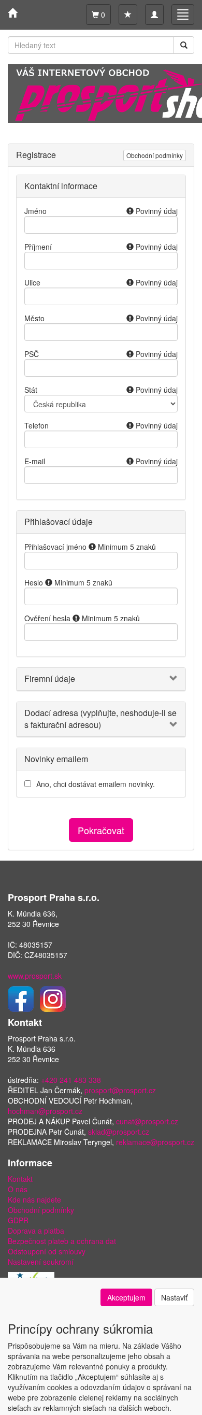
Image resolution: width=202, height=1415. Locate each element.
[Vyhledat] (184, 45)
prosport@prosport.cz (120, 1090)
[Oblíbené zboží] (128, 14)
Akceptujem (126, 1297)
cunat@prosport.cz (147, 1121)
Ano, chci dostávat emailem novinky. (95, 784)
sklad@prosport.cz (118, 1131)
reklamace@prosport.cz (155, 1142)
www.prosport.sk (35, 975)
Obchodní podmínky (154, 155)
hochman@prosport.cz (45, 1111)
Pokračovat (101, 830)
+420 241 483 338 (71, 1080)
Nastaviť (174, 1297)
